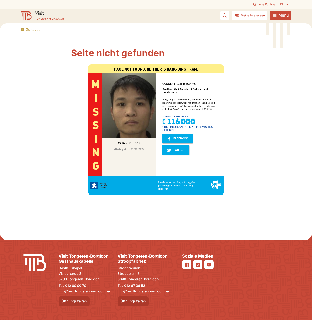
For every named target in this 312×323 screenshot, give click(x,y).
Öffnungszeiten (74, 301)
